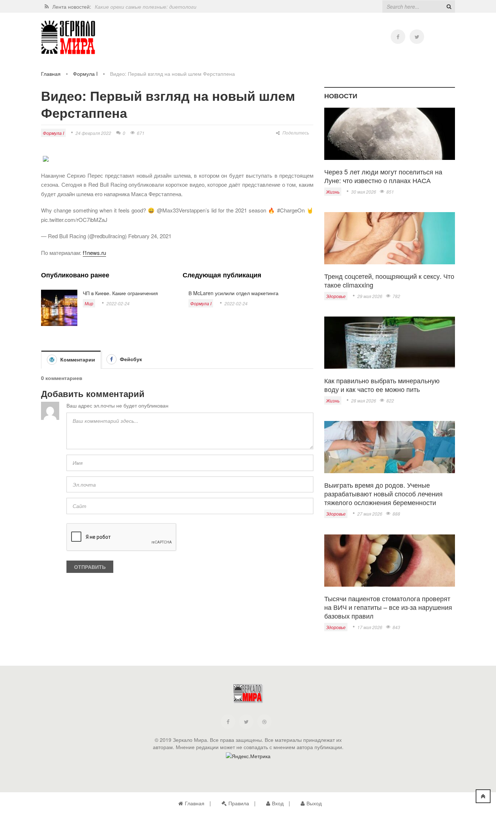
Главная (51, 73)
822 (390, 400)
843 (396, 627)
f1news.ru (94, 252)
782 (396, 296)
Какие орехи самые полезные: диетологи (145, 6)
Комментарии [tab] (77, 359)
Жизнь (333, 192)
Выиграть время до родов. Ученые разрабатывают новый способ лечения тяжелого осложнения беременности (383, 493)
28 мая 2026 (363, 400)
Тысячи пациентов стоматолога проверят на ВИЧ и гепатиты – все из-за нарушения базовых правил (388, 607)
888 (396, 514)
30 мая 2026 (363, 192)
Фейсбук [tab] (130, 359)
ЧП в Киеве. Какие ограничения (120, 293)
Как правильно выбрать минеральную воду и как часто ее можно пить (382, 384)
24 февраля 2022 (93, 133)
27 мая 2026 (369, 514)
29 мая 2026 (369, 296)
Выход (314, 803)
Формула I (85, 73)
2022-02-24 (118, 303)
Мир (89, 303)
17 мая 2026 (369, 627)
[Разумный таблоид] (68, 37)
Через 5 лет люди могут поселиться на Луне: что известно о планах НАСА (383, 176)
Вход (278, 803)
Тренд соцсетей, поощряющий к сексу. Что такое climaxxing (389, 280)
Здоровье (336, 296)
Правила (238, 803)
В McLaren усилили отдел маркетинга (233, 293)
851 (390, 192)
